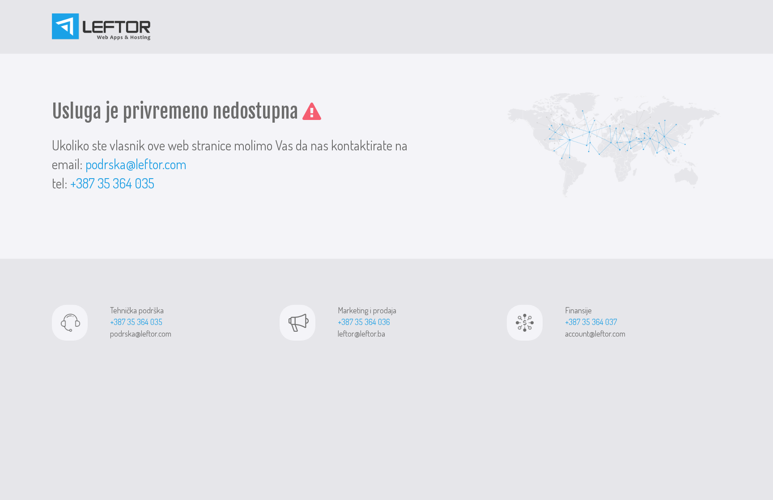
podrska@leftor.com (136, 163)
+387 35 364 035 (112, 183)
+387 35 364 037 (591, 322)
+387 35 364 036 (364, 322)
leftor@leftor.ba (361, 333)
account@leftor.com (595, 333)
